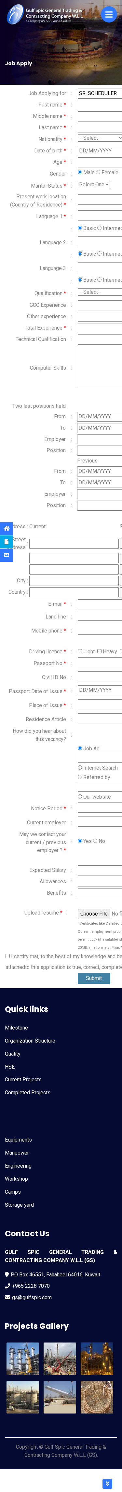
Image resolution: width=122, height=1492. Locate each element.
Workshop (16, 1179)
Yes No (93, 841)
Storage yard (19, 1205)
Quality (12, 1054)
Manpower (17, 1153)
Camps (13, 1192)
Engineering (18, 1166)
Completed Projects (27, 1092)
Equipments (18, 1140)
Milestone (16, 1028)
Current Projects (23, 1079)
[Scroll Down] (107, 1484)
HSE (10, 1067)
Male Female (100, 172)
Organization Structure (30, 1041)
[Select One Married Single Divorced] (94, 185)
